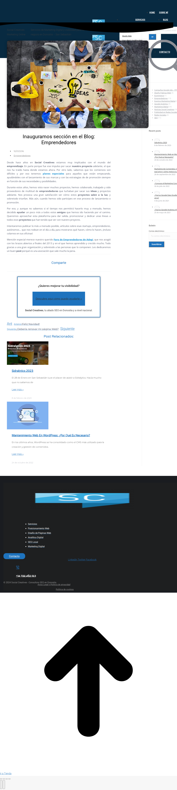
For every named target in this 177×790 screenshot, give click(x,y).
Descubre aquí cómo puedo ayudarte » (59, 298)
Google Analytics (161, 104)
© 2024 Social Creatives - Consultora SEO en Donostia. (30, 582)
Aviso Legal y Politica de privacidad (54, 585)
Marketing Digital (161, 106)
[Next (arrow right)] (4, 784)
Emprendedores (22, 155)
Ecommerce (159, 95)
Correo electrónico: (156, 231)
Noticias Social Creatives (164, 109)
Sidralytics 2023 (22, 371)
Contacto (14, 556)
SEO (156, 117)
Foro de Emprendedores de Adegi (73, 239)
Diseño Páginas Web (162, 93)
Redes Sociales (160, 115)
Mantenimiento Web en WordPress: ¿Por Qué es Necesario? (51, 435)
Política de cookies (65, 589)
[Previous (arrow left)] (1, 784)
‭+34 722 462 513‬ (26, 575)
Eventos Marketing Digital (164, 101)
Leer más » (18, 389)
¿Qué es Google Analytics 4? (165, 209)
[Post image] (157, 139)
